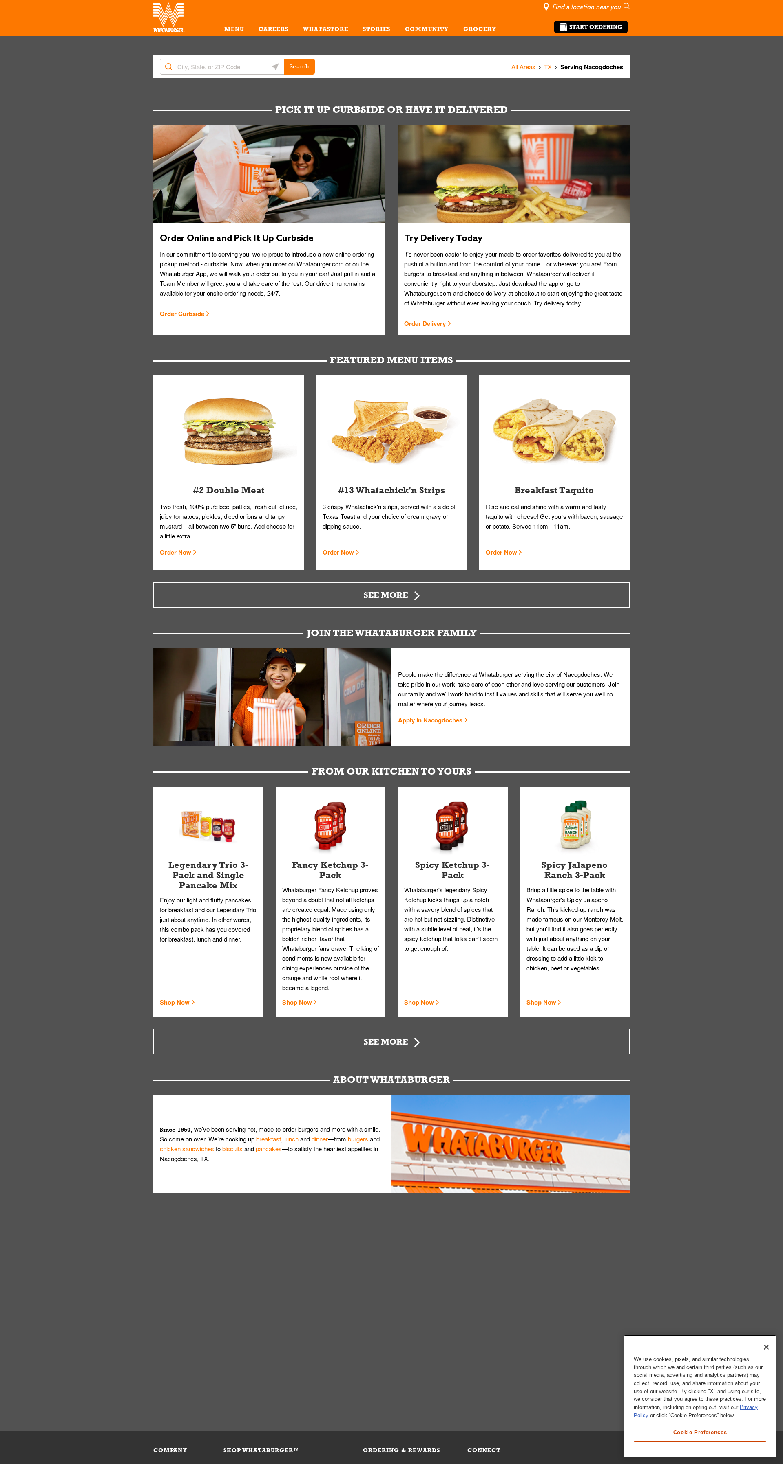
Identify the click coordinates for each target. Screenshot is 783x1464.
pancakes (269, 1148)
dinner (320, 1139)
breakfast (268, 1139)
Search (299, 66)
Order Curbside (182, 313)
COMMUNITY (427, 29)
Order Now (175, 552)
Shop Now (175, 1002)
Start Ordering (595, 27)
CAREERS (273, 29)
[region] (700, 1396)
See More (386, 594)
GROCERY (479, 29)
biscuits (232, 1148)
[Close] (766, 1347)
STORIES (376, 29)
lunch (291, 1139)
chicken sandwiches (187, 1148)
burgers (358, 1139)
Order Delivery (425, 323)
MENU (234, 29)
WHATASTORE (325, 29)
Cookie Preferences (700, 1432)
